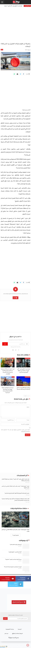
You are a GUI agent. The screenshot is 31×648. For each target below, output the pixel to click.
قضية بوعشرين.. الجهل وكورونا (15, 552)
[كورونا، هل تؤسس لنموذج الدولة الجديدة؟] (25, 568)
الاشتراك (5, 618)
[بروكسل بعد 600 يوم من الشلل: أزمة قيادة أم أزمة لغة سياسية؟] (23, 381)
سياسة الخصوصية (10, 629)
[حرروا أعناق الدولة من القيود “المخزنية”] (25, 561)
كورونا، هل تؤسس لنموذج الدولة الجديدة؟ (12, 566)
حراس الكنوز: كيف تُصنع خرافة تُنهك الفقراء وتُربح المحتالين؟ (17, 493)
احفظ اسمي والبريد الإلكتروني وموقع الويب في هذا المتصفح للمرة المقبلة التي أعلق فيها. (15, 430)
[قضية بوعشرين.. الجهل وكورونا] (25, 553)
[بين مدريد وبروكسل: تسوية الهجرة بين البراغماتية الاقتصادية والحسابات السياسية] (8, 381)
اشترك (15, 297)
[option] (15, 557)
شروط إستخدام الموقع (17, 633)
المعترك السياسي (27, 358)
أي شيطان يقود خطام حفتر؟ (15, 544)
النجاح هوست (10, 646)
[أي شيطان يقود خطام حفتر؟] (25, 546)
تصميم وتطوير (20, 646)
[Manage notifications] (27, 645)
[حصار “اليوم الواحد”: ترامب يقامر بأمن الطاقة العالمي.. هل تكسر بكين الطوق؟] (15, 519)
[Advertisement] (15, 25)
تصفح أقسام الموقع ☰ (14, 637)
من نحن (6, 633)
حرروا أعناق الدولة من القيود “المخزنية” (13, 559)
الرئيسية (20, 629)
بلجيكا (2, 49)
